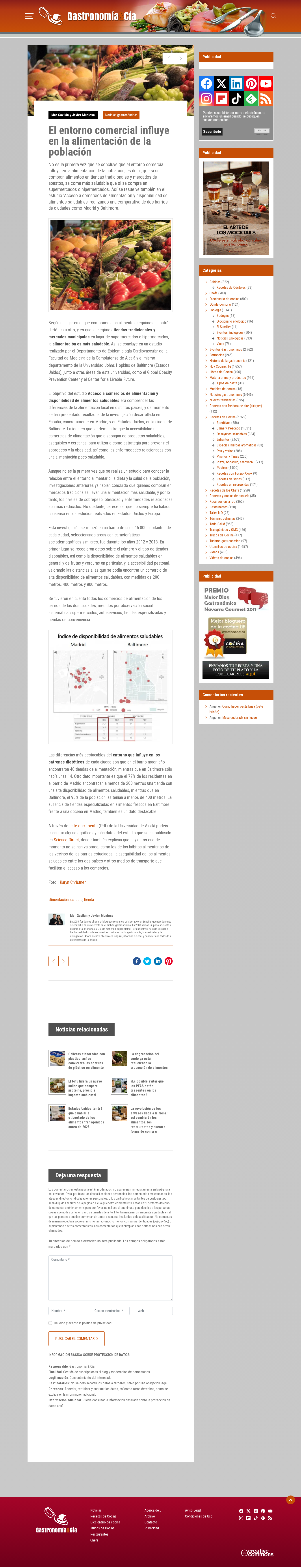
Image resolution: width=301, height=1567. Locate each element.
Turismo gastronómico (225, 541)
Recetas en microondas (233, 485)
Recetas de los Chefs (224, 490)
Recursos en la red (222, 501)
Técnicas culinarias (222, 518)
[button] (29, 15)
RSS (266, 98)
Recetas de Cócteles (231, 287)
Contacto (151, 1522)
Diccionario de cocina (224, 299)
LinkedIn (236, 83)
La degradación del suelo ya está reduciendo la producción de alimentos (149, 1061)
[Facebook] (240, 1510)
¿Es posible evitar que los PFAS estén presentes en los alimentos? (147, 1088)
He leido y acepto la (82, 1323)
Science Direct (66, 839)
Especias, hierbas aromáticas (236, 445)
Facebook (206, 83)
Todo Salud (217, 524)
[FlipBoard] (247, 1517)
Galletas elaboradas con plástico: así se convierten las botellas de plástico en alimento (86, 1061)
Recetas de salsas (229, 479)
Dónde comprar (220, 304)
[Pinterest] (262, 1510)
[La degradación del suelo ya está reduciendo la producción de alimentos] (120, 1058)
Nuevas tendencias (223, 400)
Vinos (220, 344)
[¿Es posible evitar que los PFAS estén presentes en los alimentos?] (120, 1086)
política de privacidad (96, 1323)
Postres (222, 468)
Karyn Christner (73, 882)
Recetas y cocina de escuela (229, 496)
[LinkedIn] (255, 1510)
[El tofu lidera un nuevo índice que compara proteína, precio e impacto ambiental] (58, 1086)
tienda (89, 899)
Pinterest (251, 83)
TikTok (236, 98)
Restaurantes (219, 507)
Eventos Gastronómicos (226, 349)
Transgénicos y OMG (224, 530)
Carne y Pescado (228, 428)
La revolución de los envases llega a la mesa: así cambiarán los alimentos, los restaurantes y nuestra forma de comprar (148, 1120)
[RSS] (269, 1517)
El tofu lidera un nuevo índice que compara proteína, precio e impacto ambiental (85, 1088)
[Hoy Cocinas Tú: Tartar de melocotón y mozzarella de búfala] (181, 58)
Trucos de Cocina (222, 535)
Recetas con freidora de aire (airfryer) (236, 406)
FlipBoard (221, 98)
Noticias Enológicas (230, 338)
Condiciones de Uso (198, 1516)
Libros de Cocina (221, 372)
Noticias (96, 1510)
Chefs (213, 293)
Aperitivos (223, 423)
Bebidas (215, 282)
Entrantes (223, 439)
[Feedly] (262, 1517)
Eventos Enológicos (230, 332)
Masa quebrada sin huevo (239, 718)
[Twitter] (247, 1510)
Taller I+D (216, 513)
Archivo (150, 1516)
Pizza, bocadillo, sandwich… (236, 462)
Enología (215, 310)
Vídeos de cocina (221, 558)
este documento (83, 825)
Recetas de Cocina (223, 417)
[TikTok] (255, 1517)
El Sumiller (224, 327)
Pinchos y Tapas (228, 456)
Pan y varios (225, 451)
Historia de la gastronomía (227, 361)
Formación (217, 355)
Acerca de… (153, 1510)
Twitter (221, 83)
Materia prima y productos (228, 378)
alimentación (58, 899)
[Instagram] (240, 1517)
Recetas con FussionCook (234, 473)
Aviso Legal (193, 1510)
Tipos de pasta (227, 383)
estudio (76, 899)
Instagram (206, 98)
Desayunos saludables (232, 434)
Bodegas (223, 316)
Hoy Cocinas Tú (220, 366)
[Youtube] (269, 1510)
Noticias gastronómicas (121, 115)
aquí (60, 1406)
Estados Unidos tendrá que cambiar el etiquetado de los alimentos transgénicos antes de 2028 (86, 1117)
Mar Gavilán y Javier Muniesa (73, 115)
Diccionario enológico (231, 321)
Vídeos (214, 552)
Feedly (251, 98)
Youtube (266, 83)
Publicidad (152, 1528)
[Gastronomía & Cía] (87, 16)
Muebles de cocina (223, 389)
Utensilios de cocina (223, 547)
